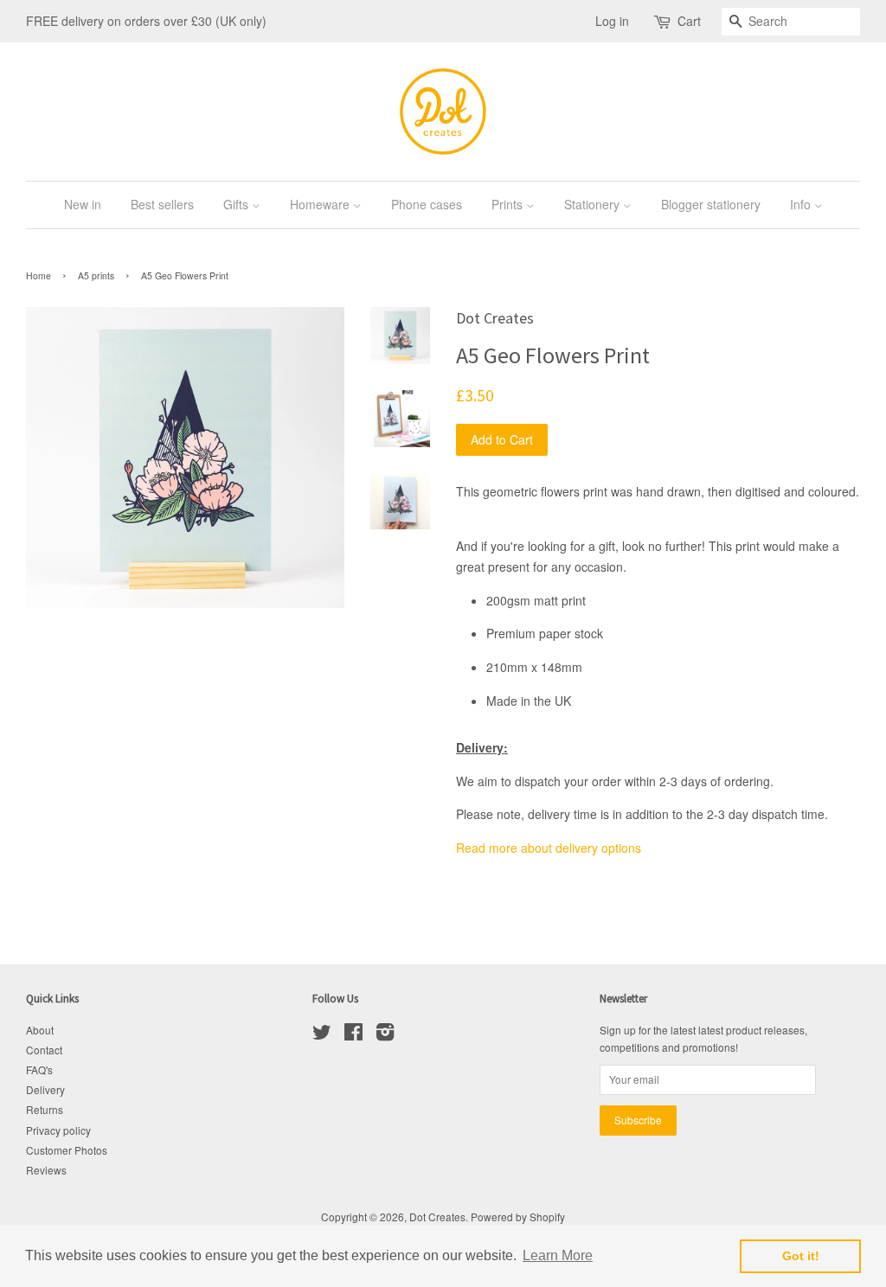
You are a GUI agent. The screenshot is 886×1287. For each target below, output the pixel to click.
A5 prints (96, 275)
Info (802, 204)
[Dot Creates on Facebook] (353, 1035)
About (40, 1029)
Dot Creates (437, 1216)
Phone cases (426, 204)
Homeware (321, 204)
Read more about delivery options (548, 847)
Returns (44, 1109)
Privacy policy (58, 1130)
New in (82, 204)
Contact (44, 1049)
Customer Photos (66, 1150)
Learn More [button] (558, 1255)
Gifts (237, 204)
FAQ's (39, 1069)
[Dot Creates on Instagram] (385, 1035)
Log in (612, 20)
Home (38, 275)
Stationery (593, 204)
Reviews (46, 1169)
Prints (508, 204)
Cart (689, 20)
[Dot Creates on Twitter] (321, 1035)
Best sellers (162, 204)
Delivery (45, 1089)
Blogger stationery (711, 204)
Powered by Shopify (518, 1216)
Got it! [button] (800, 1256)
